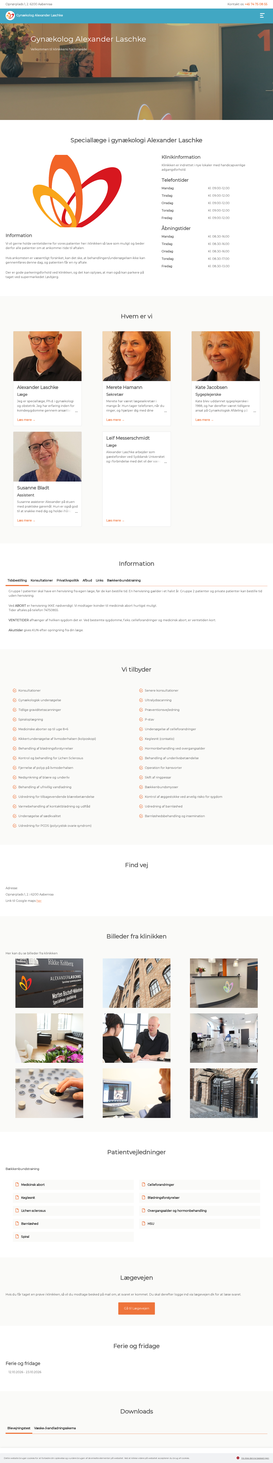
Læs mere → (26, 420)
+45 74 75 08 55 (256, 4)
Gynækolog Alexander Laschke (39, 15)
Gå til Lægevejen (136, 1308)
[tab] (17, 582)
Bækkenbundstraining (22, 1169)
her (39, 901)
